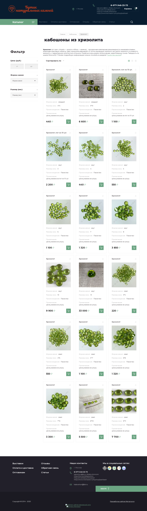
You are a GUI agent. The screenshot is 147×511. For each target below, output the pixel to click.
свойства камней (114, 55)
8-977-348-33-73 (119, 5)
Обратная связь (50, 468)
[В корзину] (68, 121)
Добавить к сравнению (70, 69)
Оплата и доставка (22, 468)
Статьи (45, 472)
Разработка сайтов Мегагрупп (122, 501)
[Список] (132, 60)
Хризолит (50, 70)
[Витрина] (129, 60)
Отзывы (45, 463)
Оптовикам (18, 472)
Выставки (17, 463)
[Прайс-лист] (135, 60)
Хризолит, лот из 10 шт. (122, 70)
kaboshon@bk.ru (81, 484)
